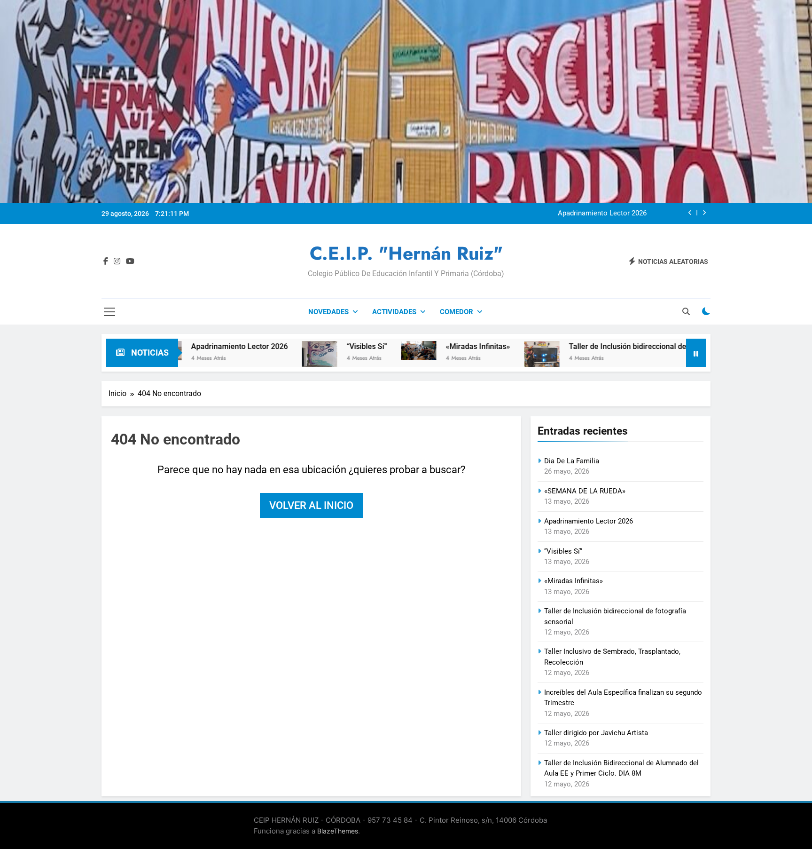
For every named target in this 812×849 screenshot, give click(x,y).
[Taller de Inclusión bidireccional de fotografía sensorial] (497, 360)
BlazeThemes (337, 831)
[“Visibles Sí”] (275, 354)
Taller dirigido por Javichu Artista (596, 733)
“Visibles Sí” (323, 346)
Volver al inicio (311, 505)
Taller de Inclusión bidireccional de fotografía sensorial (618, 346)
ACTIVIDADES (394, 312)
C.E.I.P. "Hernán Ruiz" (406, 253)
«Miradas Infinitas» (434, 346)
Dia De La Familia (571, 461)
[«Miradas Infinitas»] (374, 350)
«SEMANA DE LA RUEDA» (584, 491)
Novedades (328, 312)
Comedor (456, 312)
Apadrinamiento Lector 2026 (602, 213)
